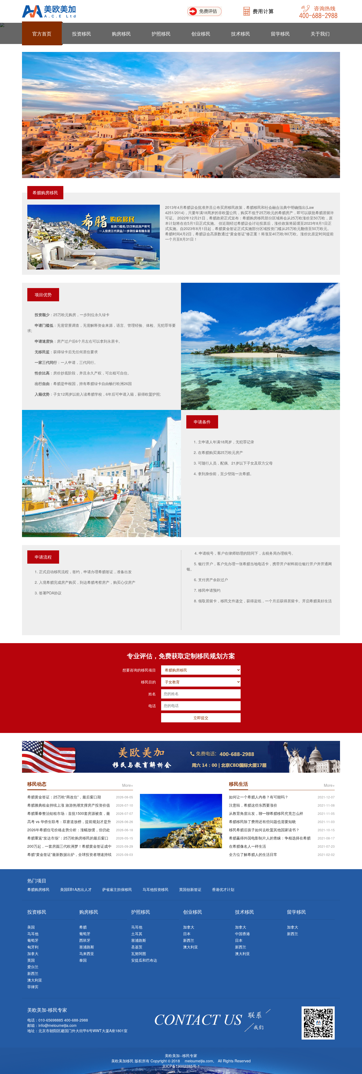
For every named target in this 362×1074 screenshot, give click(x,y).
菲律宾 (32, 986)
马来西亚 (86, 953)
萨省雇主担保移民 (117, 889)
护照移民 (161, 33)
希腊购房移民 (38, 889)
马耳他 (32, 933)
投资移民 (81, 33)
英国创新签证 (190, 889)
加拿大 (32, 953)
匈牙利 (32, 946)
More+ (127, 785)
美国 (31, 927)
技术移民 (240, 33)
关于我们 (320, 33)
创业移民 (200, 33)
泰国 (83, 960)
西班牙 (84, 940)
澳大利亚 (34, 980)
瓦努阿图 (138, 953)
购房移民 (121, 33)
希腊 (83, 927)
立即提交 (200, 717)
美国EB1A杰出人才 (76, 889)
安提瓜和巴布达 (144, 960)
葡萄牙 (32, 940)
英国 (31, 960)
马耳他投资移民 (156, 889)
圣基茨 (136, 946)
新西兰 (32, 973)
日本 (187, 933)
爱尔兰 (32, 966)
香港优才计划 (223, 889)
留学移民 (280, 33)
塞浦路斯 (86, 946)
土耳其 (136, 933)
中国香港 (242, 933)
